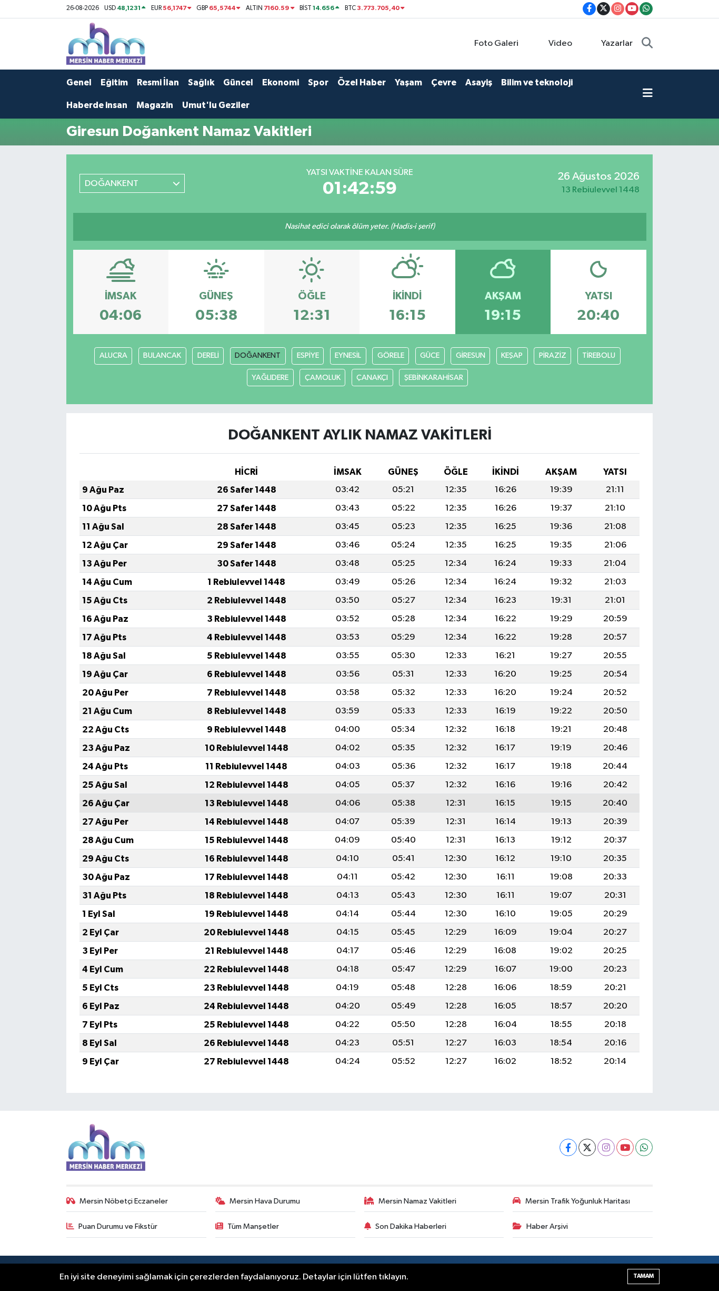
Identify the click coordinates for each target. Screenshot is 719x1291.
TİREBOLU (598, 355)
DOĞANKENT (258, 355)
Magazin (154, 105)
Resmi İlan (158, 82)
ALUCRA (113, 355)
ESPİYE (308, 355)
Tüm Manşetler (253, 1226)
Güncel (238, 82)
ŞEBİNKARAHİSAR (433, 378)
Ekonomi (280, 82)
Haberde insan (96, 105)
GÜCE (430, 355)
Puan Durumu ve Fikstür (117, 1226)
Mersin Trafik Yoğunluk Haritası (577, 1201)
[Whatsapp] (644, 1147)
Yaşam (408, 82)
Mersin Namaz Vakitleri (417, 1201)
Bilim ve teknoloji (537, 82)
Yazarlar (617, 43)
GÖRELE (390, 355)
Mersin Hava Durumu (264, 1201)
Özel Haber (361, 82)
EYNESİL (348, 355)
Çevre (443, 82)
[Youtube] (625, 1147)
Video (560, 43)
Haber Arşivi (547, 1226)
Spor (318, 82)
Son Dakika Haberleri (410, 1226)
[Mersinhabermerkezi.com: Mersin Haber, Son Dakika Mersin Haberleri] (105, 43)
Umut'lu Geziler (215, 105)
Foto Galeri (496, 43)
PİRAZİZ (552, 355)
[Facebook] (568, 1147)
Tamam (643, 1276)
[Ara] (647, 44)
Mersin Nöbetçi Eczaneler (123, 1201)
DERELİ (208, 355)
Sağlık (201, 82)
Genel (79, 82)
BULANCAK (162, 355)
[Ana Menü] (648, 94)
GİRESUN (470, 355)
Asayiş (478, 82)
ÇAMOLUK (323, 378)
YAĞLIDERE (270, 378)
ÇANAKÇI (372, 378)
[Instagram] (606, 1147)
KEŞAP (512, 355)
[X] (587, 1147)
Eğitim (114, 82)
